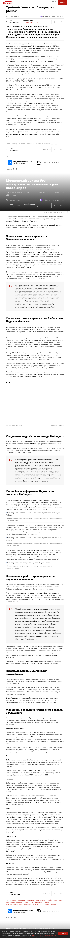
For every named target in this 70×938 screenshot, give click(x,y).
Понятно (63, 933)
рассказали (51, 681)
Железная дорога (40, 900)
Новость (13, 900)
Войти (62, 2)
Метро (47, 902)
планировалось (56, 272)
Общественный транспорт (14, 902)
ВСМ (60, 900)
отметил (19, 307)
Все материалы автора (30, 22)
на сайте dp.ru (25, 267)
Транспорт (30, 900)
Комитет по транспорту (14, 905)
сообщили (18, 589)
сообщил (35, 552)
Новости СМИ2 (11, 169)
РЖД (55, 900)
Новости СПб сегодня (49, 905)
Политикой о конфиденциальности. (44, 935)
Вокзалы (27, 902)
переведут (10, 448)
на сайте (47, 374)
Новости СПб (37, 905)
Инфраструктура (37, 902)
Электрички (21, 900)
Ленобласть (27, 905)
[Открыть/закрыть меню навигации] (53, 2)
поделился (57, 633)
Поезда (49, 900)
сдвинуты (49, 274)
